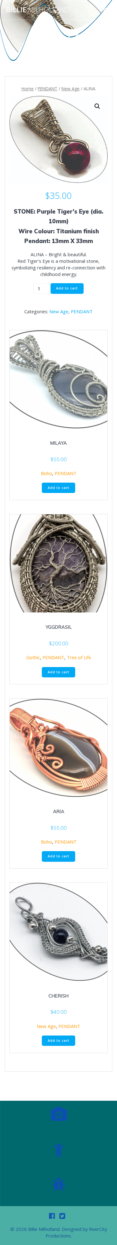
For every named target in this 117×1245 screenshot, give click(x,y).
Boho (46, 473)
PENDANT (47, 89)
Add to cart (67, 288)
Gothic (33, 657)
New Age (70, 89)
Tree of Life (79, 657)
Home (28, 89)
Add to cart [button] (58, 487)
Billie (38, 9)
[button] (97, 106)
